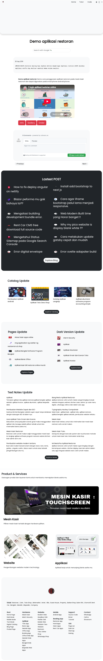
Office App (26, 631)
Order (42, 122)
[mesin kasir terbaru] (51, 500)
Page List (71, 626)
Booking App (26, 633)
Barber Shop (71, 603)
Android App (57, 615)
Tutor (81, 2)
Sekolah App (26, 628)
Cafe (21, 603)
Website (9, 563)
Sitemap (71, 631)
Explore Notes (51, 457)
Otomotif (87, 603)
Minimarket (37, 603)
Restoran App (57, 621)
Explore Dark (76, 368)
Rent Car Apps (58, 628)
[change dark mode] (95, 2)
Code (90, 2)
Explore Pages (27, 372)
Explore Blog (51, 260)
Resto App (25, 626)
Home (73, 2)
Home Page (11, 615)
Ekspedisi (27, 605)
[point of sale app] (77, 546)
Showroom (88, 620)
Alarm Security (27, 617)
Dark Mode (10, 617)
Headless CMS (42, 617)
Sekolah (19, 605)
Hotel (43, 603)
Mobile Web (42, 622)
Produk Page (11, 629)
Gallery (31, 122)
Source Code (73, 615)
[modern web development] (25, 546)
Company (34, 605)
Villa (47, 603)
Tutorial (71, 620)
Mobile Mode (11, 620)
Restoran (15, 603)
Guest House (54, 603)
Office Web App (27, 636)
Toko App (25, 624)
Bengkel (13, 605)
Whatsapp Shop (43, 636)
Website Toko (42, 624)
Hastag (70, 633)
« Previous (20, 164)
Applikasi (61, 563)
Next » (84, 164)
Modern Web (42, 615)
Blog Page (10, 627)
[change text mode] (101, 2)
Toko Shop (28, 603)
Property (63, 603)
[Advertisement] (51, 18)
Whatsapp (87, 615)
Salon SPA (79, 603)
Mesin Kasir (11, 519)
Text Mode (10, 622)
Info (22, 122)
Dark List (71, 628)
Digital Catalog (12, 624)
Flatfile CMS (42, 620)
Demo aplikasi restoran (51, 41)
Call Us (86, 617)
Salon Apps (57, 626)
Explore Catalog (51, 312)
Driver (70, 617)
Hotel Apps (57, 624)
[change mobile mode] (98, 2)
